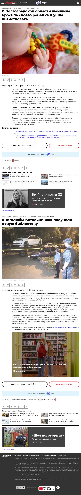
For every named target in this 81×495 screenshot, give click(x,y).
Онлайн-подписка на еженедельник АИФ (42, 458)
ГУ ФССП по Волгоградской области (13, 280)
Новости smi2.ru (8, 211)
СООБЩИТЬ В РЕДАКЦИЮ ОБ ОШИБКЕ (68, 458)
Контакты (18, 455)
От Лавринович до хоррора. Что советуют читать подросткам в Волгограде (39, 365)
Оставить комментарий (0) (64, 145)
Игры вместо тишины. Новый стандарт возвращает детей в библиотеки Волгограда (24, 414)
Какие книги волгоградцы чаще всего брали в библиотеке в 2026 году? (63, 414)
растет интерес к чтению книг (64, 327)
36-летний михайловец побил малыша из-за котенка (37, 138)
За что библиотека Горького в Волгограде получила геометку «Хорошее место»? (23, 420)
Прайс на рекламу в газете (31, 455)
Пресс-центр (62, 455)
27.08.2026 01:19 (6, 216)
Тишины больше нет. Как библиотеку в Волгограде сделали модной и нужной (61, 420)
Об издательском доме (49, 455)
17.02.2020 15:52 (6, 8)
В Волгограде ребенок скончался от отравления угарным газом (60, 182)
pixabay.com (5, 75)
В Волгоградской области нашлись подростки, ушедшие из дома (21, 175)
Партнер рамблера (31, 487)
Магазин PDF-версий (21, 458)
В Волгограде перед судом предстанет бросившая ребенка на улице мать (22, 182)
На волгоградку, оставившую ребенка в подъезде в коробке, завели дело (46, 136)
